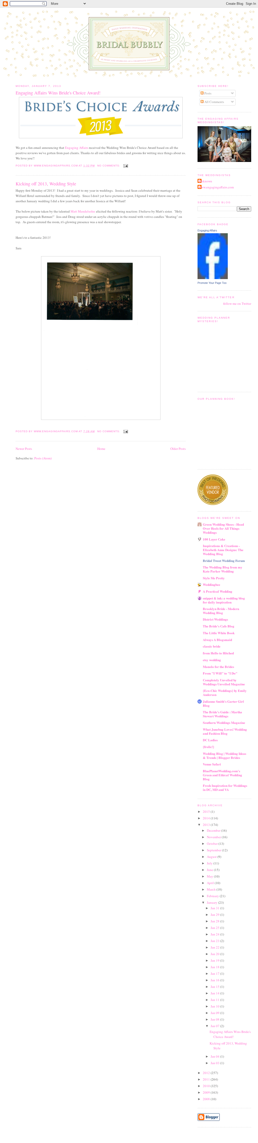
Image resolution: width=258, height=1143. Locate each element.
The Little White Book (219, 632)
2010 (207, 1086)
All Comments (214, 101)
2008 (207, 1099)
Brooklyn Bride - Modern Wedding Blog (221, 610)
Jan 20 (215, 954)
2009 (207, 1092)
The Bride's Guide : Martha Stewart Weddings (222, 714)
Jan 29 (215, 914)
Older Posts (178, 448)
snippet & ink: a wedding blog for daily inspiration (224, 600)
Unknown (205, 181)
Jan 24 (215, 934)
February (213, 896)
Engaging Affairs (76, 147)
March (211, 889)
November (214, 837)
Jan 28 (215, 921)
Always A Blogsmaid (217, 639)
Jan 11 (215, 999)
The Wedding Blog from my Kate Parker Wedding (222, 569)
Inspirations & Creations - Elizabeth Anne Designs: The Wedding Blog (223, 549)
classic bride (211, 646)
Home (101, 448)
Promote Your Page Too (212, 282)
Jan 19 (215, 960)
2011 (207, 1079)
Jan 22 (215, 947)
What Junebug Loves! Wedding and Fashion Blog (225, 731)
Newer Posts (24, 448)
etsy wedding (212, 659)
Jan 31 (215, 908)
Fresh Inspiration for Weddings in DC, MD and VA (225, 787)
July (210, 863)
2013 (207, 824)
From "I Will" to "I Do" (220, 673)
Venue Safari (212, 764)
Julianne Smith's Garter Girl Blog (223, 703)
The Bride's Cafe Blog (218, 626)
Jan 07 (215, 1026)
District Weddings (215, 619)
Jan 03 (215, 1063)
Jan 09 (215, 1013)
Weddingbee (211, 584)
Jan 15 (215, 986)
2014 (207, 818)
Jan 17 (215, 973)
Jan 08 (215, 1019)
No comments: (109, 165)
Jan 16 (215, 980)
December (214, 830)
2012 (207, 1072)
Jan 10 (215, 1006)
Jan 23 (215, 940)
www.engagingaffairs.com (216, 187)
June (210, 869)
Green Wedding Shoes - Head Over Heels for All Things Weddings (223, 528)
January (212, 902)
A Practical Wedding (217, 591)
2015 (207, 811)
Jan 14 (215, 993)
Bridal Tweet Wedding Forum (224, 560)
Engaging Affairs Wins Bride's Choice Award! (58, 93)
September (214, 850)
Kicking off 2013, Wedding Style (46, 184)
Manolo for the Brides (218, 666)
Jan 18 (215, 967)
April (211, 883)
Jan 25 (215, 927)
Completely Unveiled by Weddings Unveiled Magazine (224, 682)
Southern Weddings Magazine (224, 722)
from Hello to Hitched (218, 653)
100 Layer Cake (214, 539)
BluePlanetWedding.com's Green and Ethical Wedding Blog (222, 774)
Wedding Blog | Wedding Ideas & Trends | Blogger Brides (224, 755)
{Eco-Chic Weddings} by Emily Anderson (225, 692)
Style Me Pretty (214, 578)
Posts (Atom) (43, 458)
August (212, 856)
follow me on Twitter (237, 303)
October (212, 843)
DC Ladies (210, 739)
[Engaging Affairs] (213, 278)
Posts (207, 93)
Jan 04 (215, 1056)
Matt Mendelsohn (83, 211)
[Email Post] (125, 165)
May (210, 876)
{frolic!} (208, 746)
